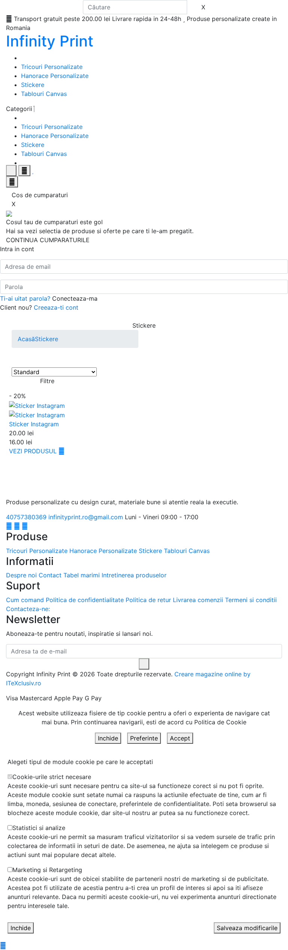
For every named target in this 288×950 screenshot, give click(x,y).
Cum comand (25, 600)
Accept (180, 738)
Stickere (32, 84)
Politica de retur (148, 600)
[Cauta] (11, 170)
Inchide (108, 738)
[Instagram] (17, 526)
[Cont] (24, 170)
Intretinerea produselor (134, 575)
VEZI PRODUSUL (33, 451)
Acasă (26, 339)
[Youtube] (25, 526)
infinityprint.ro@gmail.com (85, 517)
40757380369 (26, 517)
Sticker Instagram (34, 424)
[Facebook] (9, 526)
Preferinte (144, 738)
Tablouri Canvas (44, 93)
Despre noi (21, 575)
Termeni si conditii (251, 600)
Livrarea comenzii (198, 600)
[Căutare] (194, 7)
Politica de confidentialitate (85, 600)
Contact (50, 575)
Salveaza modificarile (247, 928)
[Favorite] (33, 170)
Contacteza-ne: (28, 609)
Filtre (47, 381)
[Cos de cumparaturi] (12, 181)
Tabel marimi (81, 575)
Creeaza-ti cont (56, 307)
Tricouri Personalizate (51, 66)
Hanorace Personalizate (54, 75)
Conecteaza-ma (75, 298)
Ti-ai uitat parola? (25, 298)
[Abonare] (144, 664)
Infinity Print (49, 41)
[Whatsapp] (3, 945)
